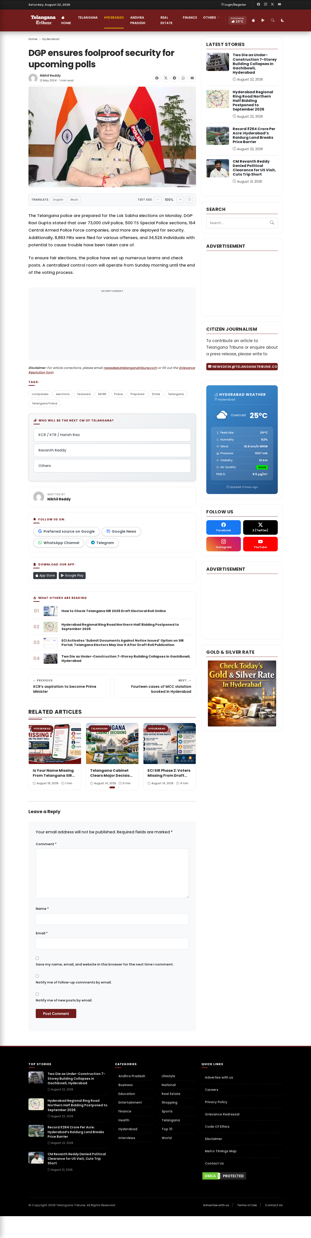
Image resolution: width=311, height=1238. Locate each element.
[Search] (273, 20)
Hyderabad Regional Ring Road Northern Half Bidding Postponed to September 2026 (253, 100)
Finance (190, 17)
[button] (189, 756)
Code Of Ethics (217, 1126)
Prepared (137, 394)
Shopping (169, 1102)
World (167, 1138)
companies (40, 394)
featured (84, 394)
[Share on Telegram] (174, 78)
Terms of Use (247, 1205)
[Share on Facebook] (157, 78)
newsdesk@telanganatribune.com (130, 368)
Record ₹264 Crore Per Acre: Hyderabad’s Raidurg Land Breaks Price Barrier (254, 135)
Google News (124, 531)
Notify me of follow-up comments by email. (74, 982)
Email (42, 933)
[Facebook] (258, 4)
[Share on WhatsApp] (183, 78)
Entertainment (130, 1102)
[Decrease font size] (158, 199)
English (58, 200)
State (156, 394)
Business (125, 1085)
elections (63, 394)
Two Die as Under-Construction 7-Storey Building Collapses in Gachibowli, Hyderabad (255, 63)
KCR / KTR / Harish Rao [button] (59, 434)
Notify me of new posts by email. (64, 1000)
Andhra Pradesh (137, 20)
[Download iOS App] (253, 20)
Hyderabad (114, 17)
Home (66, 23)
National (169, 1085)
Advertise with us (219, 1077)
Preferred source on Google (69, 531)
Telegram (105, 542)
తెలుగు (74, 200)
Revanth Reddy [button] (52, 450)
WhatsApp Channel (61, 542)
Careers (211, 1089)
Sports (167, 1111)
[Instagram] (265, 4)
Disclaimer (213, 1139)
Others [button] (209, 17)
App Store (46, 575)
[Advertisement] (112, 326)
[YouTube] (279, 4)
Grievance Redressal (222, 1114)
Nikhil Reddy (50, 75)
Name (42, 908)
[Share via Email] (192, 78)
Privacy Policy (216, 1102)
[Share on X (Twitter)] (166, 78)
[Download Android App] (263, 20)
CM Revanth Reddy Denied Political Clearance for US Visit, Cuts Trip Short (254, 168)
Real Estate (167, 20)
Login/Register (235, 5)
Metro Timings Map (221, 1151)
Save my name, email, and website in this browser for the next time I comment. (105, 964)
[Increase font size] (180, 199)
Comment (46, 844)
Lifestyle (168, 1076)
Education (126, 1094)
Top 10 (167, 1129)
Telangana (88, 17)
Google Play (74, 575)
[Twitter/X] (272, 4)
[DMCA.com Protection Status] (242, 1175)
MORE (102, 394)
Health (123, 1120)
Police (118, 394)
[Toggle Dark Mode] (282, 20)
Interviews (126, 1138)
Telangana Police (44, 403)
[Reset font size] (189, 199)
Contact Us (214, 1163)
